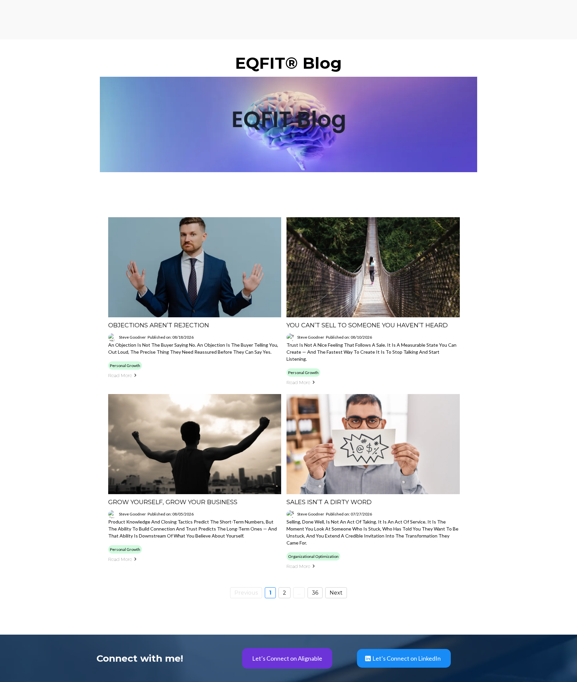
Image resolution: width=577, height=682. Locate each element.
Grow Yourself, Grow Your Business (172, 502)
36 (315, 593)
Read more (120, 375)
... (299, 593)
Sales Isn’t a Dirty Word (329, 502)
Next (336, 593)
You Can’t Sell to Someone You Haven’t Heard (367, 325)
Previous (246, 593)
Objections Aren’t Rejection (158, 325)
